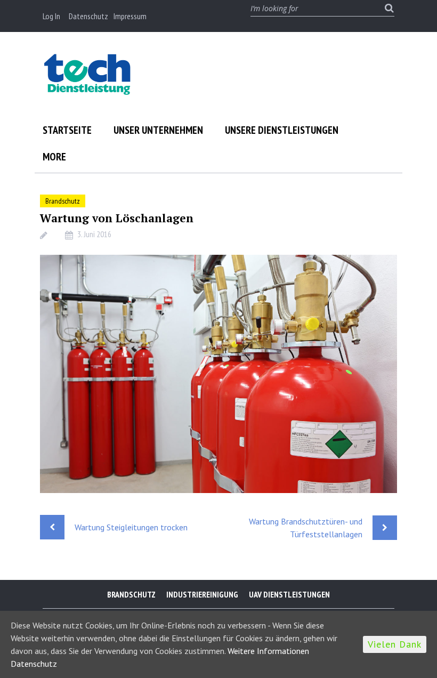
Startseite (67, 130)
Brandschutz (62, 201)
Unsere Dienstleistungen (281, 130)
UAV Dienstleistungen (289, 594)
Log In (51, 16)
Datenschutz (88, 16)
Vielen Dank (395, 644)
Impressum (130, 16)
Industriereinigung (202, 594)
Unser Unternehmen (158, 130)
